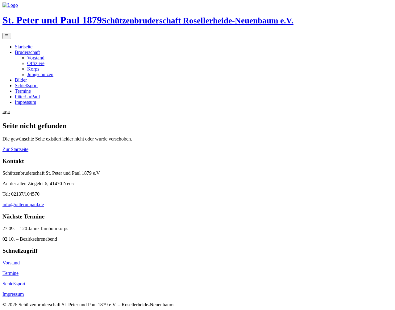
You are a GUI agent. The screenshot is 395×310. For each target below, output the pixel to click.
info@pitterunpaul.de (23, 204)
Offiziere (35, 63)
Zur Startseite (15, 149)
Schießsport (26, 85)
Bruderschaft (27, 52)
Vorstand (35, 57)
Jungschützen (40, 74)
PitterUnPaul (27, 96)
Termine (23, 91)
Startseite (23, 46)
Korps (33, 68)
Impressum (25, 102)
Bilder (21, 80)
